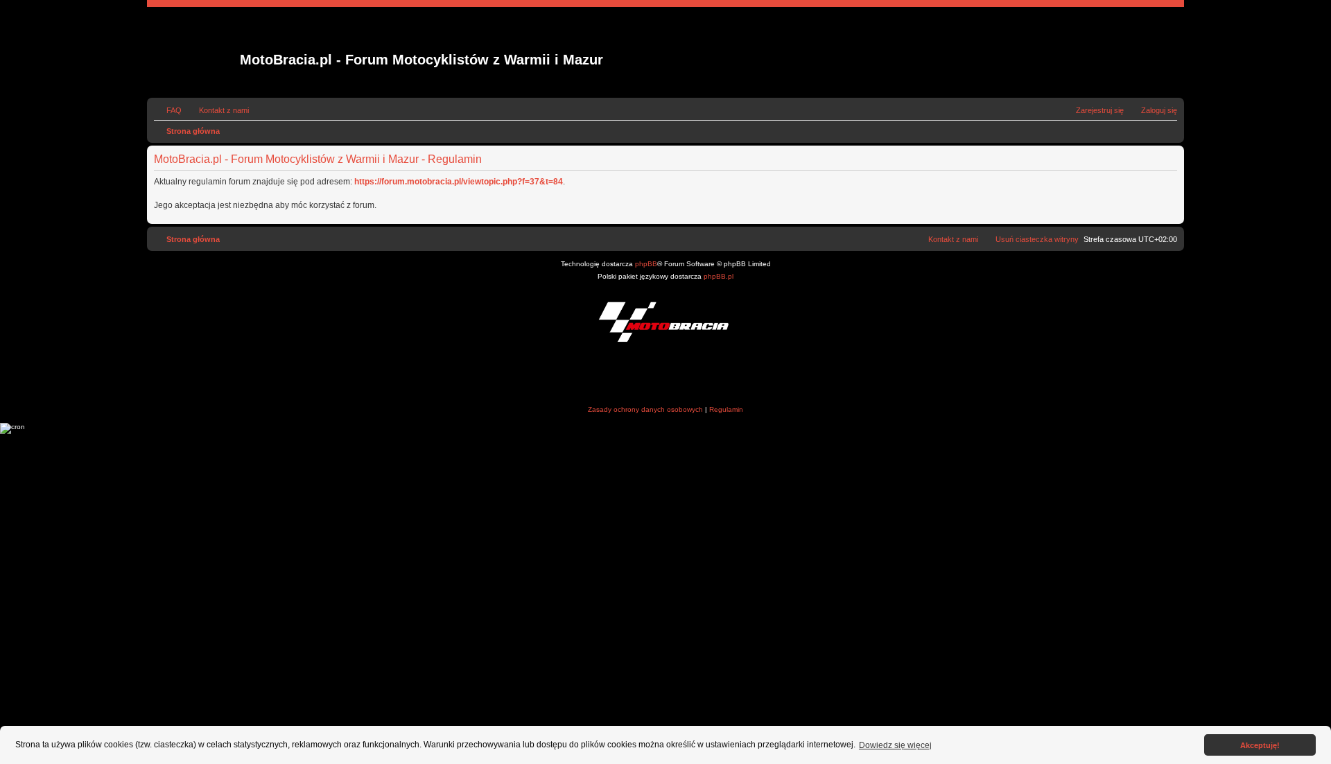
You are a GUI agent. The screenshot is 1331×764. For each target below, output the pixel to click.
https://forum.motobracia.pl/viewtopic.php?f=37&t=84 (458, 181)
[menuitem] (168, 110)
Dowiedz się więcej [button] (895, 745)
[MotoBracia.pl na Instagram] (666, 375)
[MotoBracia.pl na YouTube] (692, 375)
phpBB (646, 264)
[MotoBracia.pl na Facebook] (639, 375)
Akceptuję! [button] (1260, 745)
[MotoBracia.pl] (665, 321)
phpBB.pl (718, 276)
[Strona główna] (195, 53)
